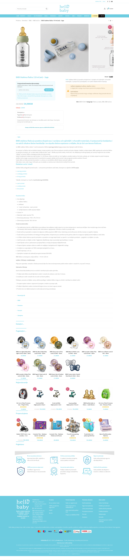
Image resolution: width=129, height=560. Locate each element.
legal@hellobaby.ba (76, 553)
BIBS (30, 20)
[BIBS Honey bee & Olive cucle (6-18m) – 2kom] (56, 342)
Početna (18, 20)
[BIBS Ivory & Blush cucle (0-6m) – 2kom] (105, 342)
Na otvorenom (38, 15)
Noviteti (22, 15)
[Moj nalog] (104, 8)
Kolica (29, 15)
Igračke (60, 15)
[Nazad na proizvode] (110, 21)
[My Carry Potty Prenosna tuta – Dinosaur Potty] (105, 394)
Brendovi (86, 15)
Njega (46, 15)
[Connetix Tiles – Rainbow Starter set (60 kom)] (39, 425)
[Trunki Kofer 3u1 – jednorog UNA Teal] (89, 425)
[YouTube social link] (112, 1)
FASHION (67, 15)
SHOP (18, 15)
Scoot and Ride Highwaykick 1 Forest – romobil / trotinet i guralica (73, 404)
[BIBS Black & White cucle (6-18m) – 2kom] (72, 342)
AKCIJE (101, 15)
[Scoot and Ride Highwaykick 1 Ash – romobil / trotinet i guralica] (56, 394)
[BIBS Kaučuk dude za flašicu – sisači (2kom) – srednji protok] (89, 394)
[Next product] (112, 21)
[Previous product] (108, 21)
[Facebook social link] (108, 1)
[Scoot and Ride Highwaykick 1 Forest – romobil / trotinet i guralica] (72, 394)
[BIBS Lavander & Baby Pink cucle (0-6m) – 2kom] (89, 342)
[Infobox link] (31, 460)
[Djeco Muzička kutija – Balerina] (105, 425)
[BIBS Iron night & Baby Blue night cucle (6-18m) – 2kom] (23, 342)
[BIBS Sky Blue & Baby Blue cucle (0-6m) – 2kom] (39, 342)
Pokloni (79, 15)
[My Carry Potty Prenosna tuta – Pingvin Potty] (23, 394)
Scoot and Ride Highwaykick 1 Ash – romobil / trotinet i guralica (56, 404)
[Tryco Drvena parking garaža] (72, 425)
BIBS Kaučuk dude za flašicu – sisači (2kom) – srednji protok (89, 404)
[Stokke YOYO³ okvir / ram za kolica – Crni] (23, 425)
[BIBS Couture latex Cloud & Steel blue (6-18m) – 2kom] (72, 365)
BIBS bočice (36, 20)
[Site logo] (64, 8)
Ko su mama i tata (54, 503)
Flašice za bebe (97, 102)
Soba (73, 15)
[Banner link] (23, 504)
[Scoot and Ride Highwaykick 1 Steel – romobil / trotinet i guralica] (39, 394)
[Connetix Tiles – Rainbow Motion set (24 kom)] (56, 425)
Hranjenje (53, 15)
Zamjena (84, 517)
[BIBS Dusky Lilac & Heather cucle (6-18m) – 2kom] (56, 365)
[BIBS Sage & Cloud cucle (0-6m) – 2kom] (39, 365)
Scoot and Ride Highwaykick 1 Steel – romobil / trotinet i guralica (40, 404)
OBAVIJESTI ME (48, 90)
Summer (95, 15)
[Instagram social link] (110, 1)
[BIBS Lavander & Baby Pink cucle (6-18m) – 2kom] (23, 365)
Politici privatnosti (22, 98)
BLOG (50, 513)
